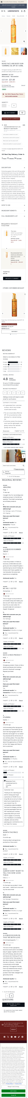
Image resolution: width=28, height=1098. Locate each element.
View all (23, 85)
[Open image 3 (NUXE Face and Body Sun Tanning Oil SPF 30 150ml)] (24, 51)
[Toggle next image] (25, 31)
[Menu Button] (1, 11)
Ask (24, 125)
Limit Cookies (13, 1091)
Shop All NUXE (20, 16)
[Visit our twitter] (8, 1037)
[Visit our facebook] (4, 1037)
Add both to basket (12, 278)
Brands (8, 16)
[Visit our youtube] (15, 1037)
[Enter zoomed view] (24, 41)
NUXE (13, 16)
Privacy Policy (9, 1083)
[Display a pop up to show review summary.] (13, 326)
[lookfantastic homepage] (13, 11)
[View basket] (24, 11)
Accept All (13, 1095)
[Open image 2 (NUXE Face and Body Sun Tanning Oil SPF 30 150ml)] (15, 51)
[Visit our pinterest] (22, 1037)
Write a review (5, 76)
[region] (13, 1070)
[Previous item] (2, 313)
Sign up (13, 1029)
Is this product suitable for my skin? (10, 134)
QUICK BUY (14, 331)
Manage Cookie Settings (13, 1086)
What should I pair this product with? (10, 140)
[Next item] (24, 313)
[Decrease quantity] (4, 105)
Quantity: (5, 102)
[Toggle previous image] (1, 31)
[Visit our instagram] (11, 1037)
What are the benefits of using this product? (12, 143)
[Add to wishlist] (22, 113)
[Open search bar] (4, 11)
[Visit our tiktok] (19, 1037)
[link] (22, 11)
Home (3, 16)
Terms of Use (18, 1083)
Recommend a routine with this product (11, 137)
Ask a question (15, 76)
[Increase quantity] (14, 105)
